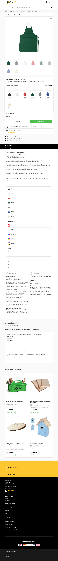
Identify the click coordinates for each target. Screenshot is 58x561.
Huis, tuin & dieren (11, 11)
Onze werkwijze (8, 511)
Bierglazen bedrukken (9, 521)
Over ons (7, 510)
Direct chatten (11, 132)
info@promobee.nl (21, 314)
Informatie (8, 143)
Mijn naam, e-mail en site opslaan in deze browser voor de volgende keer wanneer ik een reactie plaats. (28, 355)
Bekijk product (10, 412)
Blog (6, 513)
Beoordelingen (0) (10, 150)
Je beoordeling (10, 340)
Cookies (7, 556)
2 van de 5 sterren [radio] (8, 338)
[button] (51, 18)
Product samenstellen (47, 146)
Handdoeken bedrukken (10, 522)
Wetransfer (13, 296)
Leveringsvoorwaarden (10, 503)
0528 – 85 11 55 (12, 488)
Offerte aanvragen (41, 121)
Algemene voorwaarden (10, 501)
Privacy (7, 554)
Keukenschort (23, 11)
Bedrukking (9, 145)
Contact (6, 498)
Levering (9, 148)
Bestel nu (18, 121)
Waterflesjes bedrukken (10, 520)
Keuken (18, 11)
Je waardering (10, 336)
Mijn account (7, 500)
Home (6, 11)
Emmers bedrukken (9, 524)
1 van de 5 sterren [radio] (7, 338)
